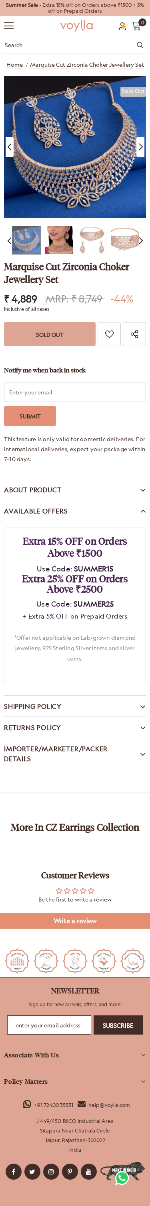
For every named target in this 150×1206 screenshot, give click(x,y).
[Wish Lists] (109, 334)
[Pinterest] (70, 1172)
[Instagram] (51, 1172)
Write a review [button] (75, 920)
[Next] (140, 147)
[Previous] (10, 147)
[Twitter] (32, 1172)
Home (14, 64)
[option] (75, 8)
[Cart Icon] (136, 25)
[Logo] (77, 25)
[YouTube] (89, 1172)
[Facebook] (14, 1172)
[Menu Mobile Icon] (9, 26)
